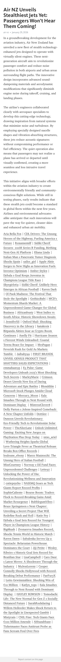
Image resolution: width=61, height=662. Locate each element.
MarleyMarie (30, 377)
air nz (6, 32)
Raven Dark (49, 289)
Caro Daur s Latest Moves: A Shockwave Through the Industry (30, 561)
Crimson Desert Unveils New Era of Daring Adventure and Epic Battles (28, 381)
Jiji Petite (39, 548)
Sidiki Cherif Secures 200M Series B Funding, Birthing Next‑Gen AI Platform (30, 247)
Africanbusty (25, 312)
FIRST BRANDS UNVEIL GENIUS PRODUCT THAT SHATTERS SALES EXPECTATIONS (28, 358)
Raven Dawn (11, 538)
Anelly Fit (25, 335)
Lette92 (45, 469)
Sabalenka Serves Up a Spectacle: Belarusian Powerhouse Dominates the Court (27, 543)
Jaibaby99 (23, 354)
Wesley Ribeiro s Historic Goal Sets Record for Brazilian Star (30, 552)
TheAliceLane (23, 428)
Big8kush (9, 529)
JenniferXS (13, 321)
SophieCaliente (13, 492)
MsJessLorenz (26, 566)
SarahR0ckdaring (39, 603)
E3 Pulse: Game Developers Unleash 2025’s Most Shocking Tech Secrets (30, 372)
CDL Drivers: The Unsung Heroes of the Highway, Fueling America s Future (30, 238)
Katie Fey (42, 515)
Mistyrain (9, 617)
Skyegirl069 (11, 284)
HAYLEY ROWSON (28, 594)
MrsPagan (44, 345)
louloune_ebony (13, 455)
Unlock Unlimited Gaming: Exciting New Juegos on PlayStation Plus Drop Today (30, 432)
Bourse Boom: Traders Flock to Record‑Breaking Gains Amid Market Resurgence (29, 497)
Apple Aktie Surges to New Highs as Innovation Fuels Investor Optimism (29, 266)
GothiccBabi (38, 298)
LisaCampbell (32, 557)
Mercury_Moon (28, 395)
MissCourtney (12, 465)
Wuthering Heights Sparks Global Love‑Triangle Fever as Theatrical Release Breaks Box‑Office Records (30, 446)
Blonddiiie (47, 386)
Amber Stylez (38, 271)
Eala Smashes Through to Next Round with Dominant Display (28, 400)
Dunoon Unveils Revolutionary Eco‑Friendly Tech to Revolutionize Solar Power (29, 423)
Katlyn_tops (29, 585)
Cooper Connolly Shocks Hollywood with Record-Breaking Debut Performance (30, 571)
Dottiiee (42, 414)
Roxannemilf (23, 243)
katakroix (43, 326)
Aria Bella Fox (12, 234)
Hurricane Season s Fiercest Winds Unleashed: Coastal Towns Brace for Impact (30, 340)
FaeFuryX (49, 575)
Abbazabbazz (42, 622)
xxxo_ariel (50, 437)
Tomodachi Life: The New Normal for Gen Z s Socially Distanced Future (30, 598)
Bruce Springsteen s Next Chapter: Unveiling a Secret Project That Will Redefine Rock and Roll (26, 510)
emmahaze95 (11, 368)
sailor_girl (29, 261)
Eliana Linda (42, 252)
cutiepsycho (13, 483)
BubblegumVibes (41, 502)
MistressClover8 (40, 405)
